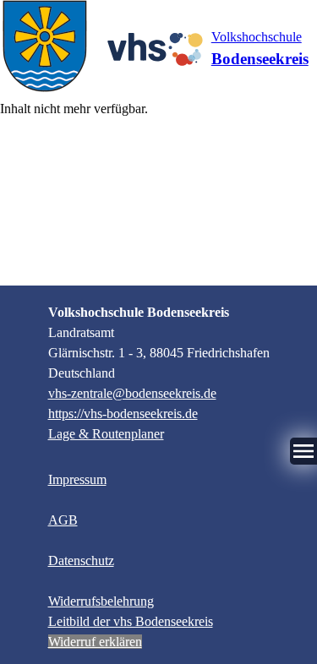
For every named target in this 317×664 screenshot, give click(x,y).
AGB (63, 520)
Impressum (77, 479)
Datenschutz (81, 560)
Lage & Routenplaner (106, 434)
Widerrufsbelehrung (101, 601)
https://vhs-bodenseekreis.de (123, 413)
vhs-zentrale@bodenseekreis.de (132, 393)
